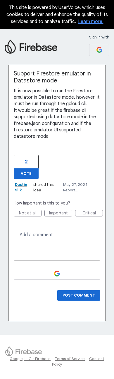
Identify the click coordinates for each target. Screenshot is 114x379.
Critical (92, 213)
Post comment (79, 295)
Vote (26, 173)
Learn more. (90, 21)
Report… (70, 190)
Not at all (30, 213)
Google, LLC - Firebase (30, 358)
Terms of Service (70, 358)
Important (60, 213)
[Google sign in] (99, 50)
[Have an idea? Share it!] (31, 47)
